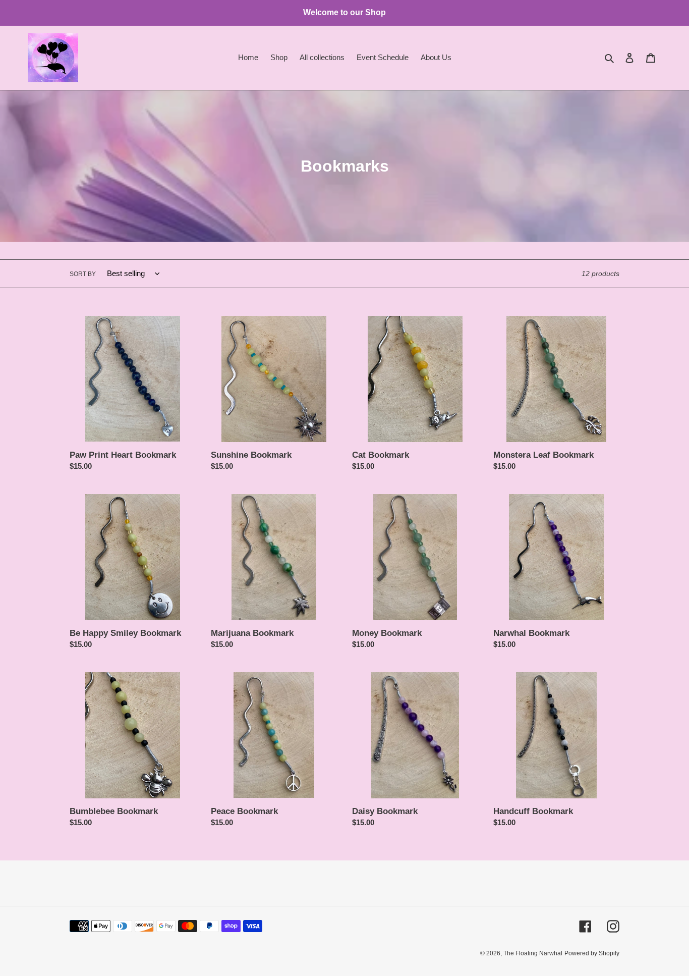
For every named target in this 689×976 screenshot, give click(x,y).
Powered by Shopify (591, 953)
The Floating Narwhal (532, 953)
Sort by (83, 274)
